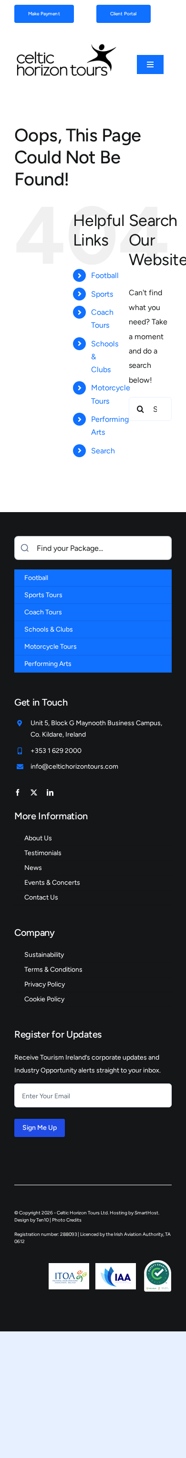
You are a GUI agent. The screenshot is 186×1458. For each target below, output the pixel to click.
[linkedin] (50, 792)
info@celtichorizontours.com (74, 766)
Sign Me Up (39, 1128)
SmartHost (146, 1213)
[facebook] (17, 792)
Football (105, 275)
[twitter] (34, 792)
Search (103, 450)
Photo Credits (67, 1220)
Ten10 (42, 1220)
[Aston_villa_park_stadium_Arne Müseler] (65, 45)
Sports (102, 294)
